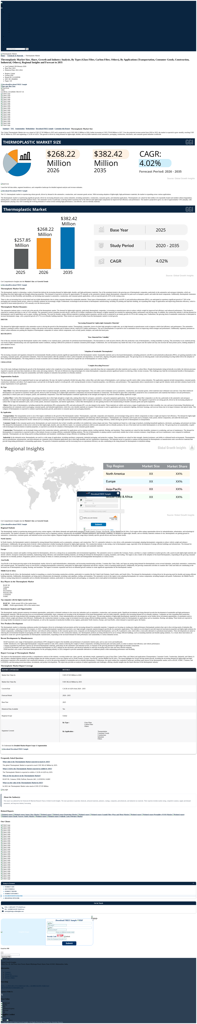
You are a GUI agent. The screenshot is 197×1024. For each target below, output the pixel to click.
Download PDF (6, 957)
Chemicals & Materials (18, 29)
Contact (9, 45)
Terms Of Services (11, 976)
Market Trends (11, 891)
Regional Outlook (12, 898)
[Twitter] (2, 995)
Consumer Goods (16, 32)
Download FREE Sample (44, 129)
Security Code (51, 936)
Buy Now (12, 86)
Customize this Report (62, 129)
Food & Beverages (17, 21)
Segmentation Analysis (13, 896)
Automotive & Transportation (21, 19)
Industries (9, 12)
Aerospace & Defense (18, 25)
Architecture (15, 30)
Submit (98, 524)
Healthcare (14, 16)
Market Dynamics (11, 893)
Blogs (8, 36)
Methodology (30, 129)
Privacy (111, 529)
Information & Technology (20, 14)
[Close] (94, 918)
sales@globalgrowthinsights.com (14, 911)
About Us (8, 974)
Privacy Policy (10, 978)
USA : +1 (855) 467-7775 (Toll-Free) (14, 5)
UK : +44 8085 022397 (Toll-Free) (39, 5)
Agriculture (14, 27)
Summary (6, 129)
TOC (12, 129)
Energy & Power (16, 23)
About (8, 40)
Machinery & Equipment (19, 17)
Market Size (9, 887)
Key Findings (10, 889)
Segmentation (20, 129)
